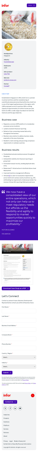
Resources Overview (14, 15)
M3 (9, 176)
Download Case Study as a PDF (14, 289)
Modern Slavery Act (20, 441)
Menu (30, 5)
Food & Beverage (9, 62)
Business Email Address (9, 326)
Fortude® (6, 86)
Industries (7, 415)
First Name (5, 307)
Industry (4, 363)
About (5, 436)
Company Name (6, 335)
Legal (11, 441)
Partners (6, 433)
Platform (6, 425)
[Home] (5, 5)
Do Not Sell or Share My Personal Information (17, 444)
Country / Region (7, 353)
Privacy (6, 441)
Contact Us (9, 402)
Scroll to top (32, 395)
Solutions (6, 422)
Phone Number (6, 344)
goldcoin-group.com (10, 80)
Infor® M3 (7, 74)
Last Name (5, 316)
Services (6, 429)
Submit (5, 372)
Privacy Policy (26, 380)
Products (6, 418)
